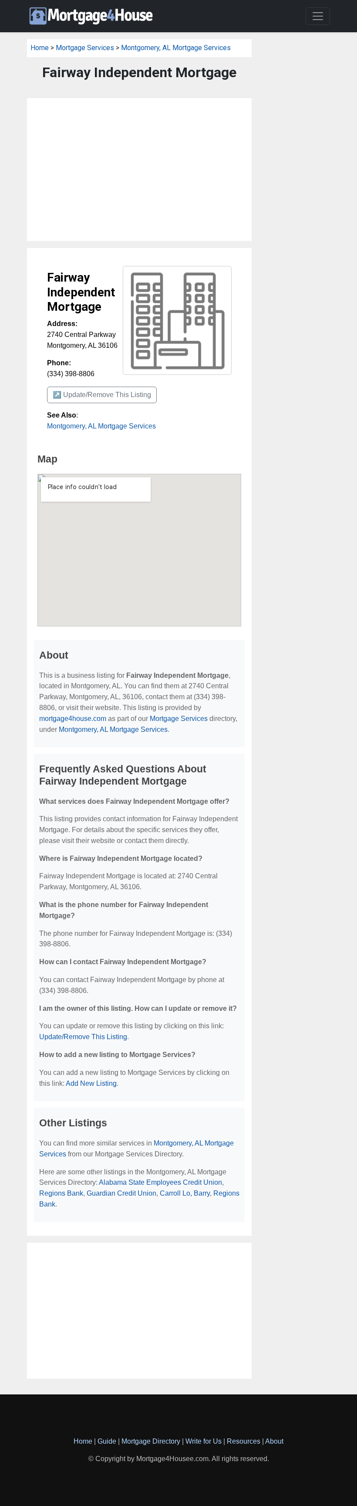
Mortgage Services (85, 48)
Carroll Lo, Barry (185, 1193)
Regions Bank (61, 1193)
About (274, 1441)
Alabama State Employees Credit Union (160, 1182)
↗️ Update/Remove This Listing (102, 394)
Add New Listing (91, 1083)
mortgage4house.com (72, 718)
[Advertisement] (139, 170)
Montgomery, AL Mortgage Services (176, 48)
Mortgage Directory (150, 1441)
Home (39, 48)
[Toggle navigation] (318, 16)
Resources (243, 1441)
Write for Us (203, 1441)
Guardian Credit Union (121, 1193)
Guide (107, 1441)
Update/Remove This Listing (83, 1036)
